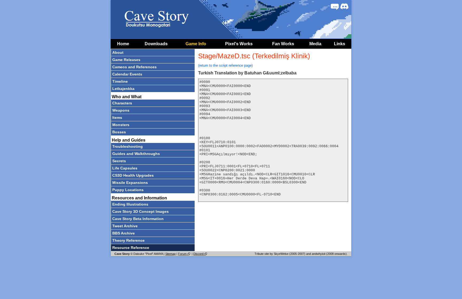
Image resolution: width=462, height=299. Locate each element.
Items (117, 117)
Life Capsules (124, 168)
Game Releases (126, 60)
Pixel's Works (239, 43)
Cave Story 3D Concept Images (140, 211)
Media (315, 43)
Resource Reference (130, 247)
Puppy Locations (128, 190)
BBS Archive (123, 233)
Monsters (120, 125)
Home (123, 43)
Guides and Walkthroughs (136, 154)
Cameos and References (134, 67)
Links (339, 43)
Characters (122, 103)
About (118, 52)
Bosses (119, 132)
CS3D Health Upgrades (133, 175)
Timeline (120, 81)
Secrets (119, 161)
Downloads (156, 43)
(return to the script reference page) (225, 65)
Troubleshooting (127, 146)
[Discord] (344, 6)
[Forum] (335, 6)
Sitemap (170, 253)
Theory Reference (128, 240)
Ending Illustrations (130, 204)
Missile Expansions (130, 182)
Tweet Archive (125, 226)
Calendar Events (127, 74)
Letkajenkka (123, 88)
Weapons (120, 110)
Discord (198, 253)
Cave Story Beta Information (138, 219)
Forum (182, 253)
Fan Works (283, 43)
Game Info (196, 43)
